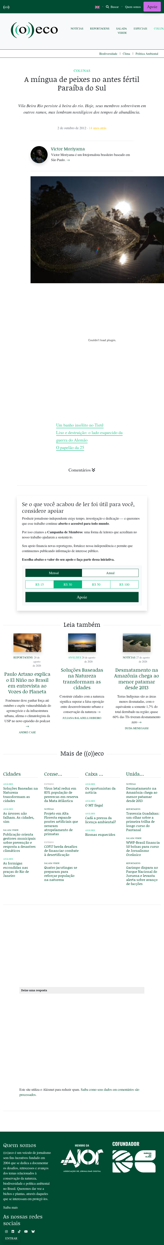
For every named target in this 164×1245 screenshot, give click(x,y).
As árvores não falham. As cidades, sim (18, 817)
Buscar (114, 7)
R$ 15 (39, 584)
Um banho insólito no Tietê (80, 425)
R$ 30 (68, 584)
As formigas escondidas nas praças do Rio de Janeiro (16, 869)
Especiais (140, 28)
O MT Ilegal (94, 805)
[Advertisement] (82, 945)
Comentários (80, 470)
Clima (126, 54)
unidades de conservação (135, 773)
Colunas (82, 70)
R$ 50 (96, 584)
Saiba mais (10, 1207)
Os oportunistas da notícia (100, 790)
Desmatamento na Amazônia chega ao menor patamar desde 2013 (136, 678)
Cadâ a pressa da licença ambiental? (100, 819)
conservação (53, 773)
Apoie (152, 6)
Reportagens (99, 28)
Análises (74, 657)
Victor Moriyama (68, 149)
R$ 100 (124, 584)
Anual (110, 573)
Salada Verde (121, 30)
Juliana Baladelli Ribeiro (82, 718)
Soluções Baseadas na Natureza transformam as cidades (82, 678)
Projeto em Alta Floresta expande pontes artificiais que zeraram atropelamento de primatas (61, 823)
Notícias (77, 28)
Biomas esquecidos (100, 834)
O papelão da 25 (70, 447)
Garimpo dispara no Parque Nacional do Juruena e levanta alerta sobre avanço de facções (142, 875)
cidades (12, 773)
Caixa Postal (94, 773)
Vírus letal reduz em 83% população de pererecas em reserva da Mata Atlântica (61, 794)
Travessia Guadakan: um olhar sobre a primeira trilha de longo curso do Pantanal (143, 821)
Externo (49, 784)
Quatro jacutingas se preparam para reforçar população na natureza (60, 873)
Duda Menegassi (136, 728)
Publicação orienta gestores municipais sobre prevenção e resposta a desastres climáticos (19, 842)
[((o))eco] (35, 30)
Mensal (54, 573)
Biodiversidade (108, 54)
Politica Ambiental (147, 54)
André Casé (27, 732)
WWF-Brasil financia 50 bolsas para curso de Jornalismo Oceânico (143, 848)
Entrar (11, 1238)
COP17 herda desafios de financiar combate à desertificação (61, 850)
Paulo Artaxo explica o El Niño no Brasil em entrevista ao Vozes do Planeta (27, 682)
